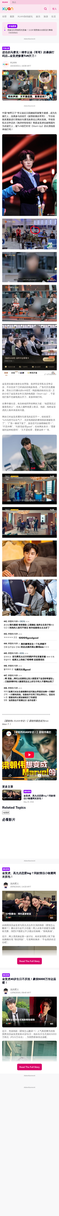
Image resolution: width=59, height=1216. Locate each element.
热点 (14, 2)
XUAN (5, 2)
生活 (53, 16)
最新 (12, 16)
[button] (4, 27)
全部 (4, 16)
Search (45, 8)
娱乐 (38, 16)
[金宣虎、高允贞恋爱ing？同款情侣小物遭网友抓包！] (11, 795)
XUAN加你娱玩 (25, 16)
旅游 (46, 16)
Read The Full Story (29, 961)
